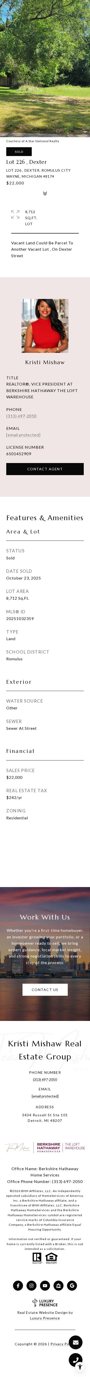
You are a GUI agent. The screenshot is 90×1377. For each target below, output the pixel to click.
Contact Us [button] (45, 989)
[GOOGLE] (72, 1286)
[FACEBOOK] (18, 1286)
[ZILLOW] (59, 1286)
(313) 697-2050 (21, 415)
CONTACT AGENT (45, 469)
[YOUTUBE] (45, 1286)
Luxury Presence (45, 1318)
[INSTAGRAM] (31, 1286)
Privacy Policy (62, 1344)
